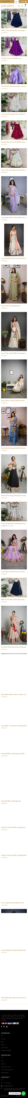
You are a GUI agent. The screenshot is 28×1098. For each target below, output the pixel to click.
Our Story (3, 1038)
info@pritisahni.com (8, 1085)
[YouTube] (6, 1027)
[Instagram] (4, 1027)
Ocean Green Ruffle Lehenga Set (13, 855)
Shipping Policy (4, 1072)
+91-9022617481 (7, 1083)
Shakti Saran (24, 1096)
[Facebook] (1, 1027)
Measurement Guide (5, 1066)
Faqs (2, 1061)
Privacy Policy (4, 1047)
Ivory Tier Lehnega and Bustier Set (14, 170)
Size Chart (3, 1063)
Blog (2, 1041)
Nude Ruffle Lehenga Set (11, 801)
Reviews (3, 1044)
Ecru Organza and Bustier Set (12, 903)
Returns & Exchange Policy (7, 1069)
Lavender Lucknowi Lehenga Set (14, 726)
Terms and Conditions (6, 1050)
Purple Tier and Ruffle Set (11, 58)
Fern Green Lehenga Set (10, 306)
